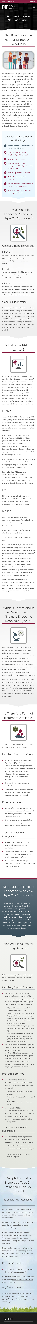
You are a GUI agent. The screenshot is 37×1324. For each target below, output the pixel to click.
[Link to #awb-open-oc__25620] (34, 7)
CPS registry (29, 1277)
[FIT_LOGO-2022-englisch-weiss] (9, 5)
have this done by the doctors (22, 1279)
